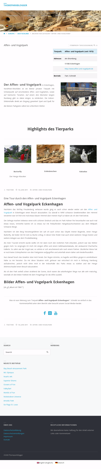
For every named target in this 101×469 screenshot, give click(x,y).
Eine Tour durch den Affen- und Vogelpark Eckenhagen (35, 198)
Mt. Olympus (9, 372)
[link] (22, 26)
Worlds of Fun (9, 392)
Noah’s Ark (8, 376)
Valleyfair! (7, 388)
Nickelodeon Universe (12, 396)
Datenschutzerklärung (12, 430)
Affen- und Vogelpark (16, 45)
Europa (11, 34)
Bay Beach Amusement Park (15, 368)
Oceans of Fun (9, 384)
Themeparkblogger (15, 5)
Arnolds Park (9, 401)
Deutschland (23, 34)
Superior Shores (10, 380)
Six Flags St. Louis (11, 404)
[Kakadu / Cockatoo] (83, 154)
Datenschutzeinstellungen (14, 433)
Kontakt (7, 439)
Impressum (8, 436)
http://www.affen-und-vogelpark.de (79, 69)
